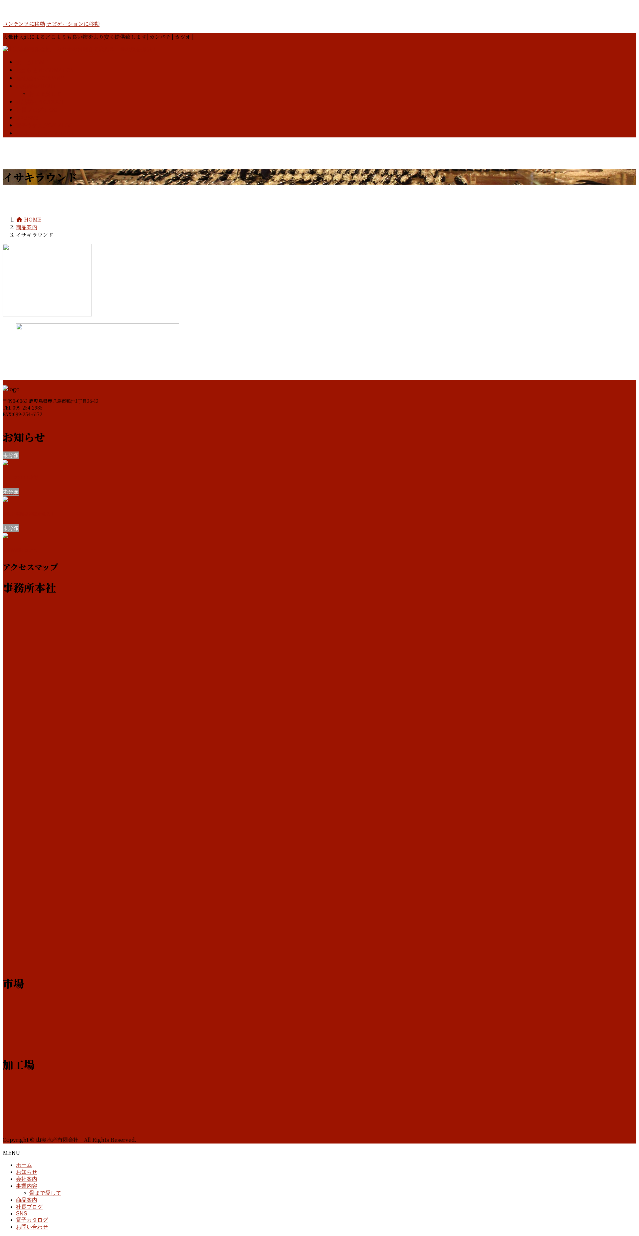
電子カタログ (32, 1220)
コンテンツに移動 (24, 24)
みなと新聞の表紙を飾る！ (29, 514)
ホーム (24, 1165)
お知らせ (26, 1172)
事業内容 (26, 1186)
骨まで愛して (45, 94)
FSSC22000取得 (20, 477)
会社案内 (26, 1179)
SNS (21, 1213)
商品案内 (26, 1200)
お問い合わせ (32, 1227)
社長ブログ (29, 1207)
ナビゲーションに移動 (73, 24)
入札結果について (20, 550)
